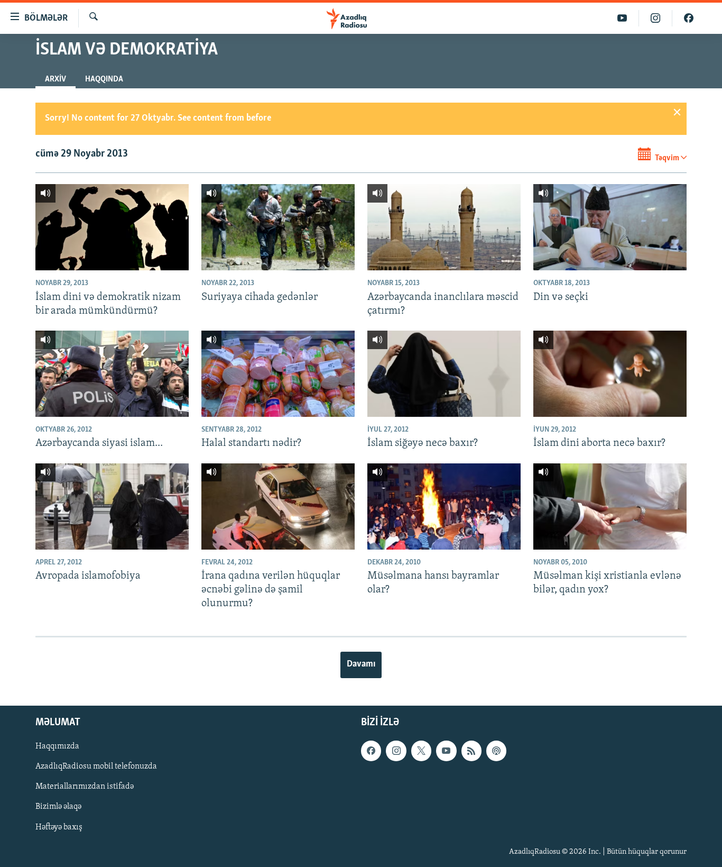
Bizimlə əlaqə (58, 806)
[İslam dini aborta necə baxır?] (610, 374)
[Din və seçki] (610, 227)
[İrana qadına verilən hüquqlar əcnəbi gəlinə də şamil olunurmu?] (278, 506)
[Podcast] (496, 751)
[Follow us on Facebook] (371, 751)
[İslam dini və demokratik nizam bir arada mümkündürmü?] (112, 227)
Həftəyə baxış (58, 827)
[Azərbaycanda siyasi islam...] (112, 374)
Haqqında (104, 79)
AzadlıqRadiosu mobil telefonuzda (96, 766)
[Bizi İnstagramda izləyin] (655, 18)
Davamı (361, 664)
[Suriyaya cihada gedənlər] (278, 227)
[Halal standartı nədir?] (278, 374)
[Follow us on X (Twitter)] (421, 751)
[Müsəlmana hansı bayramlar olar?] (444, 506)
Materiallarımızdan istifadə (84, 786)
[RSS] (471, 751)
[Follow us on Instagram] (396, 751)
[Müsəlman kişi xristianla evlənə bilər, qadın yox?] (610, 506)
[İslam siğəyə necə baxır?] (444, 374)
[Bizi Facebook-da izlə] (688, 18)
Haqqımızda (57, 746)
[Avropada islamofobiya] (112, 506)
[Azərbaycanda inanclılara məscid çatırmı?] (444, 227)
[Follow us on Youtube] (446, 751)
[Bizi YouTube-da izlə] (622, 18)
